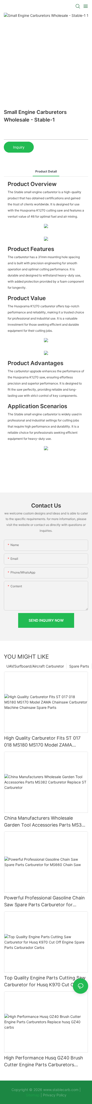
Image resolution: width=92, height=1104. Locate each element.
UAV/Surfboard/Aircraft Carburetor (35, 666)
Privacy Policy (54, 1095)
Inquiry (19, 147)
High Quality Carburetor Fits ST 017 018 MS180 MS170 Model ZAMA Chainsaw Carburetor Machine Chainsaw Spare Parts (42, 741)
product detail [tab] (46, 171)
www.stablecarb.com (60, 1089)
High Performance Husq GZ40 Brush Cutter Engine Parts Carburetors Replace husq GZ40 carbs (43, 1061)
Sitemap (33, 1095)
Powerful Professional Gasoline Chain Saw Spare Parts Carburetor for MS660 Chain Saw (44, 901)
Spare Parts (79, 666)
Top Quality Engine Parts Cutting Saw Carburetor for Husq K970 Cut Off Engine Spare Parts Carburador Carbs (45, 981)
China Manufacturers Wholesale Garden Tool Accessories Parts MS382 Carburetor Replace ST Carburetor (45, 821)
